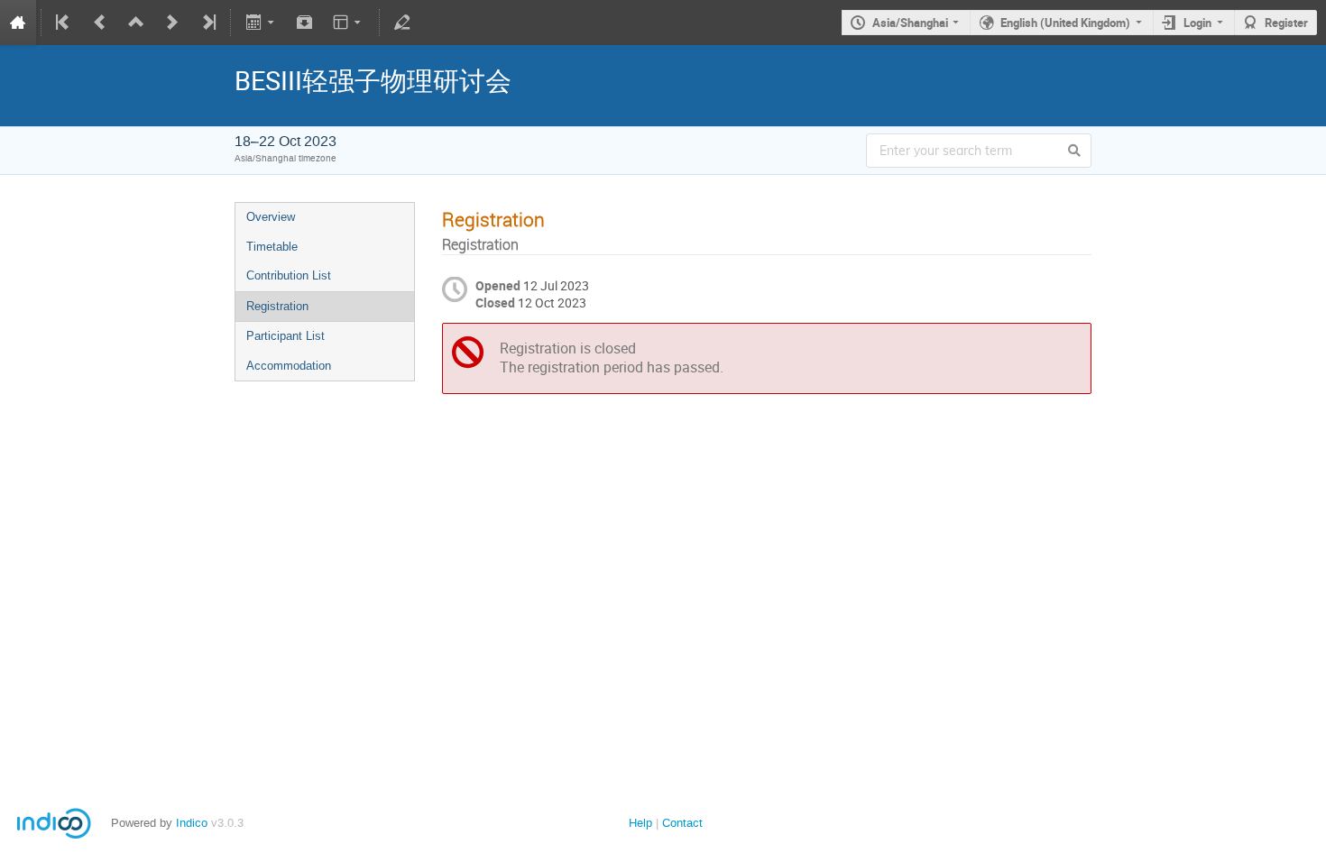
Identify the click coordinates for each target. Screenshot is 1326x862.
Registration (277, 306)
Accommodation (288, 365)
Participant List (285, 336)
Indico (191, 822)
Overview (270, 217)
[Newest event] (207, 22)
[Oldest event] (64, 22)
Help (640, 822)
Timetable (272, 246)
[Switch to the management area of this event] (402, 22)
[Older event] (100, 22)
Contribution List (288, 275)
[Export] (261, 22)
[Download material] (305, 22)
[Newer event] (172, 22)
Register (1286, 22)
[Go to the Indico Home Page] (18, 22)
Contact (682, 822)
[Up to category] (136, 22)
